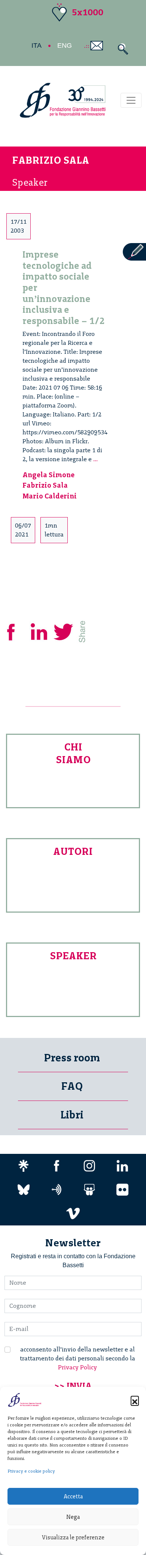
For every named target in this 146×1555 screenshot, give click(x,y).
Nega (73, 1517)
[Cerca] (121, 49)
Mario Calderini (49, 496)
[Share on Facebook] (16, 630)
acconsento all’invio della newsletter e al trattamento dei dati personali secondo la (77, 1358)
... (95, 459)
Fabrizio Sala (45, 485)
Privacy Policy (77, 1367)
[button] (135, 1400)
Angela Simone (48, 474)
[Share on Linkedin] (39, 630)
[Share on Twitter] (64, 630)
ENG (64, 45)
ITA (36, 45)
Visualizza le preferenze (73, 1537)
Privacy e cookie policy (31, 1471)
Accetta (73, 1496)
